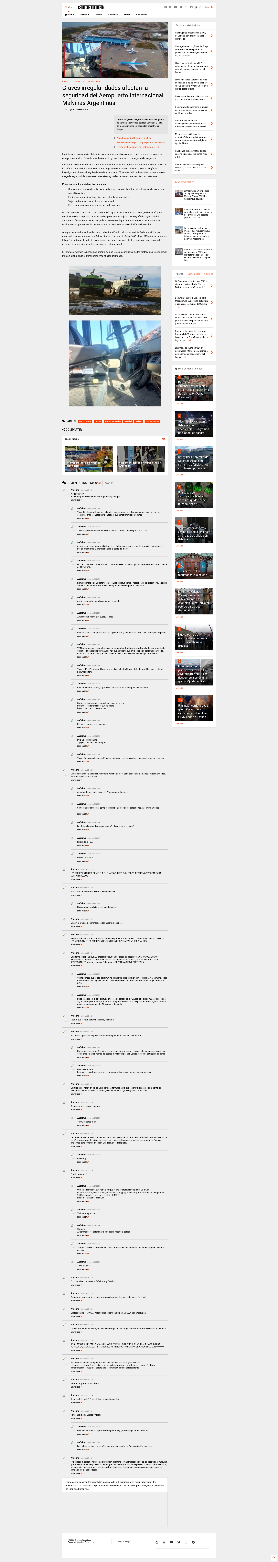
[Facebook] (165, 7)
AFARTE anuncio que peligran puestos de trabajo (141, 142)
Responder (75, 500)
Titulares (76, 81)
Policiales (113, 14)
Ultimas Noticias (93, 81)
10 (180, 700)
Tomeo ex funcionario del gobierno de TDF (138, 147)
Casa (64, 81)
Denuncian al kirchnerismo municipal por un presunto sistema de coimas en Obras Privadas (193, 389)
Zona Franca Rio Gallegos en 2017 (134, 138)
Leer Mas (179, 404)
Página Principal (124, 1542)
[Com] (193, 1542)
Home (70, 14)
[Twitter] (181, 7)
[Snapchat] (186, 7)
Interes (127, 14)
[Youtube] (176, 7)
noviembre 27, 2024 (93, 1442)
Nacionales (141, 14)
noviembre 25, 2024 (86, 490)
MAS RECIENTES (184, 182)
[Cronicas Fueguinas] (91, 8)
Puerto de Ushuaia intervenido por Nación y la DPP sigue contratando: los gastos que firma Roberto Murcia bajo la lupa (198, 254)
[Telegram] (191, 7)
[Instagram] (170, 7)
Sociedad (84, 14)
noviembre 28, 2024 (86, 1458)
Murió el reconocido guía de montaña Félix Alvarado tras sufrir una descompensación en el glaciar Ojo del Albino (193, 674)
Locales (98, 14)
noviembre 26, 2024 (93, 754)
